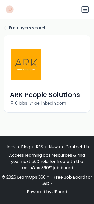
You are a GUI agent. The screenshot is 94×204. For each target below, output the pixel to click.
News (54, 147)
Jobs (10, 147)
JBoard (59, 192)
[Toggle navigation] (85, 9)
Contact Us (77, 147)
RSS (39, 147)
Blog (25, 147)
